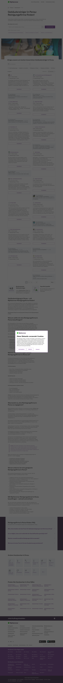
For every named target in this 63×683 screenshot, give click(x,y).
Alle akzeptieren (21, 349)
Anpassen (38, 349)
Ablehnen (30, 349)
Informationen (29, 343)
